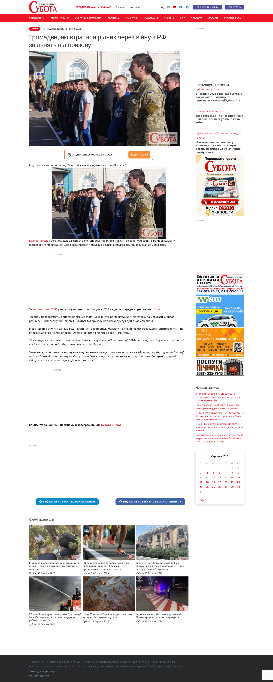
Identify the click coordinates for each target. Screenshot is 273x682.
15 (232, 477)
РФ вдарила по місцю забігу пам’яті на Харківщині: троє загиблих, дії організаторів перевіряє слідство (106, 566)
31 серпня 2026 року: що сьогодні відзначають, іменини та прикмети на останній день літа (219, 97)
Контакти (135, 7)
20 (219, 482)
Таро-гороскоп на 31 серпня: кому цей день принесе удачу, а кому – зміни (219, 119)
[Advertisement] (108, 279)
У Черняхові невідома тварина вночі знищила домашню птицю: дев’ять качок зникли (219, 427)
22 (232, 482)
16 (238, 477)
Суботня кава (215, 111)
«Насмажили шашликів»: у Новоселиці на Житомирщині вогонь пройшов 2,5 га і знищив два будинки (218, 147)
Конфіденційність (39, 675)
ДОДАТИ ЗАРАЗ (139, 154)
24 (201, 486)
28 (225, 486)
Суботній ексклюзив (225, 133)
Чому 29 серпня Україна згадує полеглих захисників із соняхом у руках (107, 615)
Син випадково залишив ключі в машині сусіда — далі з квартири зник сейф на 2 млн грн (54, 566)
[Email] (168, 7)
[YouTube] (174, 7)
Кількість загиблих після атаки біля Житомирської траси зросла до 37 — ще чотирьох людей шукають (160, 566)
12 (213, 477)
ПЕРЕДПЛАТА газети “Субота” (93, 7)
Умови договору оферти (43, 671)
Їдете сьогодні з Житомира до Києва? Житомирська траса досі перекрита (158, 615)
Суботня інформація (207, 89)
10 (201, 477)
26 (213, 486)
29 (232, 486)
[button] (162, 7)
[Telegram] (187, 7)
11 (207, 477)
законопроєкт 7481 (45, 309)
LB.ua (156, 309)
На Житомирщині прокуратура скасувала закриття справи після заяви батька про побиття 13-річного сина (219, 438)
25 (207, 486)
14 (225, 477)
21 (225, 482)
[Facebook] (181, 7)
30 (238, 486)
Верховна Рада (38, 240)
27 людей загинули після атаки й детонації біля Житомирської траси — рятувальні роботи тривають (55, 617)
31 (201, 491)
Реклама (120, 7)
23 (238, 482)
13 (219, 477)
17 (201, 482)
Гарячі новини (204, 133)
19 (213, 482)
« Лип (203, 499)
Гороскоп (201, 111)
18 (207, 482)
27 (219, 486)
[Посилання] (43, 7)
